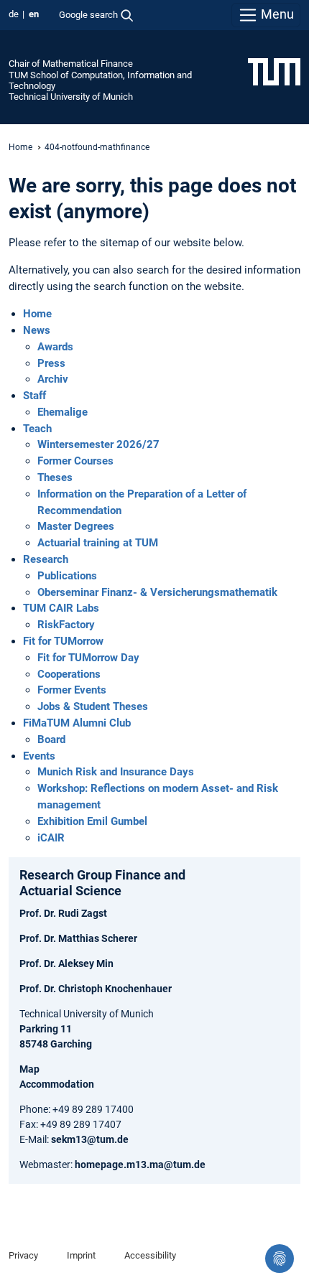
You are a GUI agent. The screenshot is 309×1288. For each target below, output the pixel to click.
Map (29, 1069)
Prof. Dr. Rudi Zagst (63, 913)
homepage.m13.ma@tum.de (140, 1164)
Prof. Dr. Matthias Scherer (78, 938)
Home (20, 147)
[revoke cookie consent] (279, 1258)
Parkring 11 (45, 1029)
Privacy (23, 1255)
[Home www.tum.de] (274, 71)
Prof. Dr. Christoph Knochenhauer (95, 988)
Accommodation (56, 1084)
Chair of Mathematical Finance (71, 63)
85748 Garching (55, 1044)
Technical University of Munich (71, 96)
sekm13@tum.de (90, 1139)
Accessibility (150, 1255)
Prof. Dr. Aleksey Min (66, 963)
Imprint (81, 1255)
